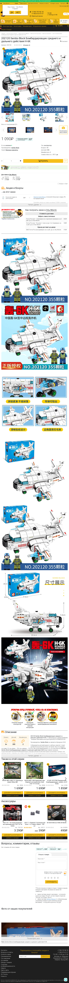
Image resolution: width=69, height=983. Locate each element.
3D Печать (4, 974)
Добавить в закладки (12, 795)
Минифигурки (27, 26)
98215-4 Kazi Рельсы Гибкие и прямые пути (57, 823)
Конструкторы (7, 26)
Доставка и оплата (33, 3)
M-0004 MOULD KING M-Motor (12, 823)
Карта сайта (5, 970)
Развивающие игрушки (8, 972)
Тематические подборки (23, 33)
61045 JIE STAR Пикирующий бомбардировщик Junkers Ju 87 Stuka (12, 782)
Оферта (3, 968)
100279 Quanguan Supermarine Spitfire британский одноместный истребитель (57, 782)
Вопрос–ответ (63, 183)
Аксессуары (17, 26)
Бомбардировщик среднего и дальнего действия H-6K (30, 942)
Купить (44, 161)
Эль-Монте (12, 174)
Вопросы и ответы (44, 3)
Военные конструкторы (36, 33)
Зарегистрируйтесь (39, 197)
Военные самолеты (46, 33)
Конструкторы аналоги (12, 33)
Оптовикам (4, 960)
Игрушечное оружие (39, 26)
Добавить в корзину (12, 793)
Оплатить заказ (6, 954)
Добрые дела (23, 3)
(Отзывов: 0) (26, 45)
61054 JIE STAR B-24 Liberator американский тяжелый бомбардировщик (35, 782)
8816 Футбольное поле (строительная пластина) (35, 823)
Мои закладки (64, 6)
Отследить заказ (54, 3)
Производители (6, 956)
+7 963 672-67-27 (37, 13)
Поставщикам (5, 958)
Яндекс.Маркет (51, 899)
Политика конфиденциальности (8, 965)
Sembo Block (15, 148)
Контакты (63, 3)
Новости (4, 976)
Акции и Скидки (6, 29)
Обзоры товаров (6, 962)
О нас (16, 3)
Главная (3, 33)
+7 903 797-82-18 (37, 12)
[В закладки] (66, 161)
